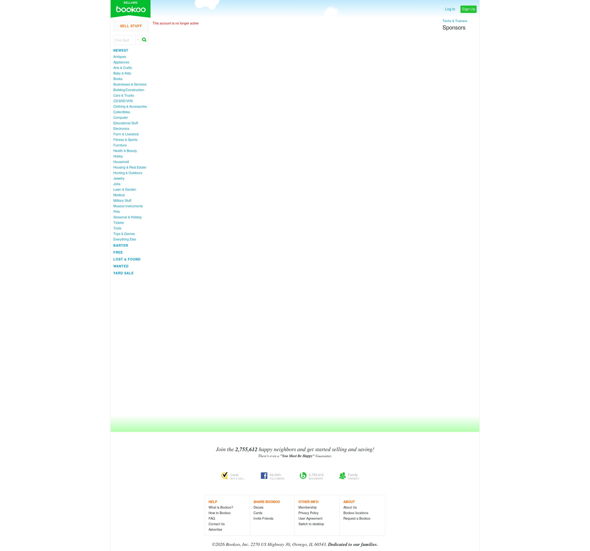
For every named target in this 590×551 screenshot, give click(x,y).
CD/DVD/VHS (123, 100)
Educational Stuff (125, 123)
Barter (120, 245)
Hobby (118, 156)
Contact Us (217, 523)
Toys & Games (124, 233)
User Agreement (310, 518)
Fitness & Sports (125, 139)
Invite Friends (263, 518)
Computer (120, 117)
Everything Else (124, 239)
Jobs (116, 183)
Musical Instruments (128, 206)
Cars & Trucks (123, 95)
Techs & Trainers (454, 20)
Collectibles (121, 112)
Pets (116, 211)
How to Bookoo (220, 512)
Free (118, 252)
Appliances (121, 62)
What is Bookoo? (221, 507)
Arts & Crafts (122, 67)
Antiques (119, 56)
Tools (117, 228)
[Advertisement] (129, 345)
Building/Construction (128, 89)
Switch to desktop (311, 523)
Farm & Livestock (126, 134)
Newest (120, 50)
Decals (258, 507)
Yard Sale (123, 273)
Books (117, 78)
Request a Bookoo (356, 518)
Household (121, 161)
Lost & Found (127, 259)
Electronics (121, 128)
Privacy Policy (308, 512)
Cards (258, 512)
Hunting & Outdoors (127, 172)
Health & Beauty (125, 150)
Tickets (118, 222)
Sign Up (468, 9)
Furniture (120, 145)
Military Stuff (122, 200)
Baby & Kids (122, 73)
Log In (450, 9)
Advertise (215, 529)
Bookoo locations (355, 512)
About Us (350, 507)
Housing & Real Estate (129, 167)
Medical (119, 195)
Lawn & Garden (124, 189)
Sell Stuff (131, 26)
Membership (307, 507)
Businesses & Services (129, 84)
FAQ (212, 518)
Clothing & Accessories (130, 106)
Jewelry (118, 178)
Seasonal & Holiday (127, 217)
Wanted (121, 266)
